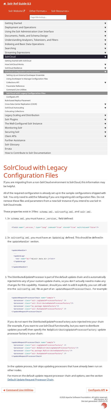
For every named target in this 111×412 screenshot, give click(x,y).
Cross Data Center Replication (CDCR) (21, 104)
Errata (8, 148)
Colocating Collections (14, 111)
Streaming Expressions (17, 52)
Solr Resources (59, 11)
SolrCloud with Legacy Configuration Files (25, 93)
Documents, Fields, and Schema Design (26, 35)
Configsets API (12, 97)
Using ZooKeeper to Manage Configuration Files (27, 78)
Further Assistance (15, 140)
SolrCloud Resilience (13, 68)
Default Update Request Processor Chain (30, 379)
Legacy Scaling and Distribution (22, 115)
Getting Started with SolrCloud (18, 60)
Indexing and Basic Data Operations (24, 44)
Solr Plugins (11, 119)
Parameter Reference (15, 86)
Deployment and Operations (20, 27)
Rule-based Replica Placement (17, 100)
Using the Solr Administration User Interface (29, 31)
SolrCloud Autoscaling (14, 107)
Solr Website (15, 11)
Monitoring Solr (13, 127)
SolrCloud (10, 56)
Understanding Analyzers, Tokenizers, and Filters (31, 39)
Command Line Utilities (16, 89)
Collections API (12, 82)
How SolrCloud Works (14, 64)
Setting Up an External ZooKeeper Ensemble (25, 75)
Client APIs (10, 136)
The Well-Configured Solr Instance (23, 123)
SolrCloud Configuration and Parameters (22, 71)
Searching (10, 48)
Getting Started (13, 23)
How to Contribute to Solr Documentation (28, 152)
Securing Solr (12, 132)
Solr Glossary (12, 144)
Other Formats (37, 11)
